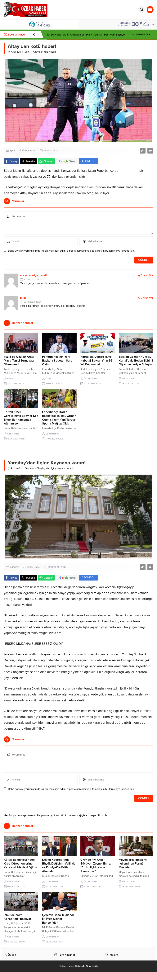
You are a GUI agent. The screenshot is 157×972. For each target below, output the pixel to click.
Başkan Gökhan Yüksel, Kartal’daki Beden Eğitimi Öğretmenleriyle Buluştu (136, 360)
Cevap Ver (147, 275)
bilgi (23, 298)
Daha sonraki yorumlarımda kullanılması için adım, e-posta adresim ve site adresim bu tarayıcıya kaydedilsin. (71, 250)
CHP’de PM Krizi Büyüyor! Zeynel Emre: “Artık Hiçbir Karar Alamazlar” (95, 865)
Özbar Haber (29, 150)
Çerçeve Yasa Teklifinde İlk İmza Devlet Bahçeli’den (58, 919)
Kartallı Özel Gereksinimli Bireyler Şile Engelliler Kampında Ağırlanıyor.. (21, 417)
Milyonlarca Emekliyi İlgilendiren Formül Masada (133, 863)
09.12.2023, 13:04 (32, 302)
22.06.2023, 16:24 (33, 279)
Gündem (29, 468)
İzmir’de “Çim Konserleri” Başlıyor (17, 917)
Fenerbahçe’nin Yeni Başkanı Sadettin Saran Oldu (58, 360)
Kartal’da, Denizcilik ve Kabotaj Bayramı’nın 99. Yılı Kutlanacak (96, 360)
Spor (27, 51)
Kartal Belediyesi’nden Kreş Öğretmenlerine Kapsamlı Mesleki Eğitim (20, 863)
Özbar (10, 378)
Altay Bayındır (129, 171)
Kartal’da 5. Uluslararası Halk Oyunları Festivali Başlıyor (86, 34)
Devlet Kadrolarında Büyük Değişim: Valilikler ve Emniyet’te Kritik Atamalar (59, 865)
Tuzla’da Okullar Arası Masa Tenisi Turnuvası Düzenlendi (19, 360)
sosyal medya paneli (33, 275)
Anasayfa (16, 51)
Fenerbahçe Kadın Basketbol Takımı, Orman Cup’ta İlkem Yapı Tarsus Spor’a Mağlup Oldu (59, 417)
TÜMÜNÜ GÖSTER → (141, 34)
